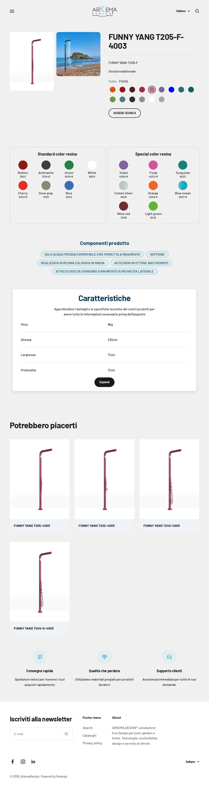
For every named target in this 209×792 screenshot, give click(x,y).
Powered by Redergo (54, 776)
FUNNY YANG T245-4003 (161, 525)
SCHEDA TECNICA (124, 113)
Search (88, 728)
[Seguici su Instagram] (23, 761)
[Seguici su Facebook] (12, 761)
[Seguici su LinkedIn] (33, 761)
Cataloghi (89, 735)
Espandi (104, 382)
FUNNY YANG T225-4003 (97, 525)
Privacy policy (92, 743)
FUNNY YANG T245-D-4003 (34, 628)
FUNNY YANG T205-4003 (32, 525)
